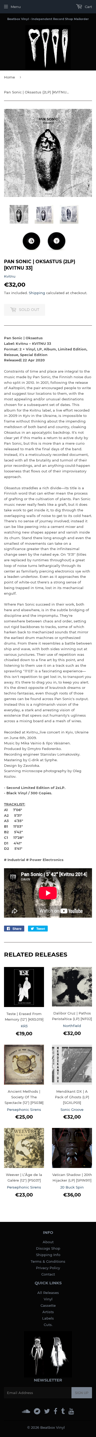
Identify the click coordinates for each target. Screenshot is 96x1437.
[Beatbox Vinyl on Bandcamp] (37, 1411)
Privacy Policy (48, 1268)
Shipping (37, 293)
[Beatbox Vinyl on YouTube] (71, 1411)
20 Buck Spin (72, 1187)
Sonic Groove (72, 1109)
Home (9, 77)
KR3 (24, 1026)
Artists (48, 1312)
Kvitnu (9, 276)
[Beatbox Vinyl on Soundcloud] (26, 1411)
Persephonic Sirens (24, 1109)
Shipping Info (48, 1255)
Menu (16, 7)
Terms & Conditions (48, 1261)
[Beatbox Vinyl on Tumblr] (63, 1411)
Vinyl (48, 1299)
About (48, 1242)
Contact (48, 1274)
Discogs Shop (48, 1248)
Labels (48, 1318)
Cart (88, 7)
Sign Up (82, 1393)
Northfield (72, 1026)
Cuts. (48, 1324)
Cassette (48, 1305)
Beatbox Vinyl (52, 1427)
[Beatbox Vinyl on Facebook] (55, 1411)
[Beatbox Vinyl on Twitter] (47, 1411)
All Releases (48, 1292)
